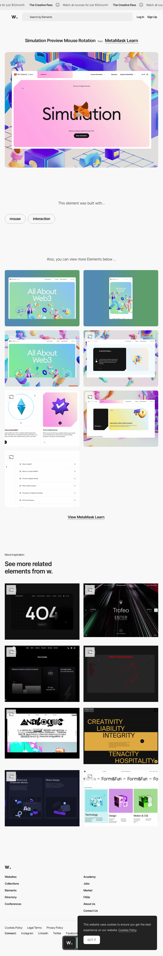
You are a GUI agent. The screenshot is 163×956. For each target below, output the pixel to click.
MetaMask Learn (121, 40)
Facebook (72, 933)
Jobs (86, 883)
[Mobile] (120, 298)
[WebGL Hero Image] (42, 358)
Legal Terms (34, 927)
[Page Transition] (120, 419)
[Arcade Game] (42, 733)
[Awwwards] (14, 17)
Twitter (57, 933)
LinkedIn (43, 933)
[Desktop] (42, 298)
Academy (89, 876)
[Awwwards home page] (69, 943)
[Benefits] (42, 674)
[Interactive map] (120, 674)
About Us (89, 904)
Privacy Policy (55, 927)
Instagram (27, 933)
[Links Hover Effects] (42, 479)
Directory (11, 897)
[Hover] (120, 798)
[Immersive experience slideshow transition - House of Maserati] (120, 610)
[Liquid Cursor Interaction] (42, 798)
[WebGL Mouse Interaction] (42, 419)
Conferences (13, 904)
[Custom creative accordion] (120, 736)
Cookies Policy (13, 927)
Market (87, 890)
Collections (12, 883)
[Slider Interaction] (120, 358)
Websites (10, 876)
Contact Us (90, 910)
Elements (10, 890)
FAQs (86, 897)
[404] (42, 611)
